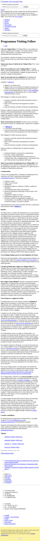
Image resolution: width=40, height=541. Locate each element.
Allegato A (11, 82)
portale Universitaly (24, 380)
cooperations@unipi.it (7, 178)
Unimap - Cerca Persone (11, 517)
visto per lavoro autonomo (23, 323)
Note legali (7, 522)
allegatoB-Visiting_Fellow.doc (13, 440)
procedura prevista (12, 348)
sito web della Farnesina (9, 320)
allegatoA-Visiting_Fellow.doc (13, 437)
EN (4, 10)
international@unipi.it (7, 430)
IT (1, 10)
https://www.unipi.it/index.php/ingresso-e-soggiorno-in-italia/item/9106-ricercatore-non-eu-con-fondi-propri (17, 372)
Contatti (6, 515)
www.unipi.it (19, 16)
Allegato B (8, 127)
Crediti (6, 518)
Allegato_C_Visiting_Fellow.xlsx (14, 444)
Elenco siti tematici (10, 524)
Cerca (4, 7)
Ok (20, 538)
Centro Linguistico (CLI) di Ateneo (26, 260)
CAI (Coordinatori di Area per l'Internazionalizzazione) (13, 421)
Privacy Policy (8, 520)
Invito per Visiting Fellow (12, 447)
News (3, 457)
